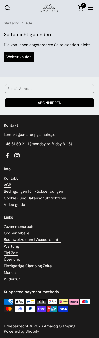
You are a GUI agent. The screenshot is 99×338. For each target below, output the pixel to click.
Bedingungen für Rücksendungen (33, 191)
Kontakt (11, 178)
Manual (10, 272)
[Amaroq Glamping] (49, 8)
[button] (7, 8)
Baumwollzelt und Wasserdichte (32, 239)
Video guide (14, 204)
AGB (7, 184)
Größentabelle (16, 233)
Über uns (12, 259)
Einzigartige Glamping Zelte (28, 266)
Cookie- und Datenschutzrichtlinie (35, 198)
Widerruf (12, 279)
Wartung (11, 246)
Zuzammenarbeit (19, 226)
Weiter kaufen (19, 56)
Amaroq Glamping (59, 326)
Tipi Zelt (11, 252)
